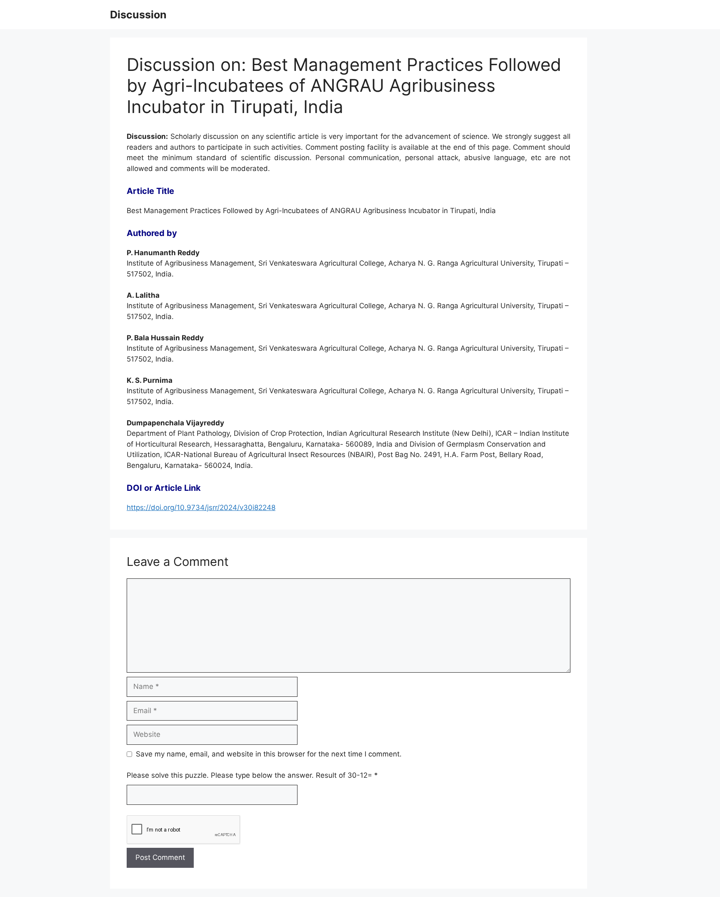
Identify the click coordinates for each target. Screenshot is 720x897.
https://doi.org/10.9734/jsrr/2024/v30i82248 (201, 507)
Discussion (138, 14)
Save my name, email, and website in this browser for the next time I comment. (269, 754)
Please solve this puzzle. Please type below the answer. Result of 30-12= (252, 775)
